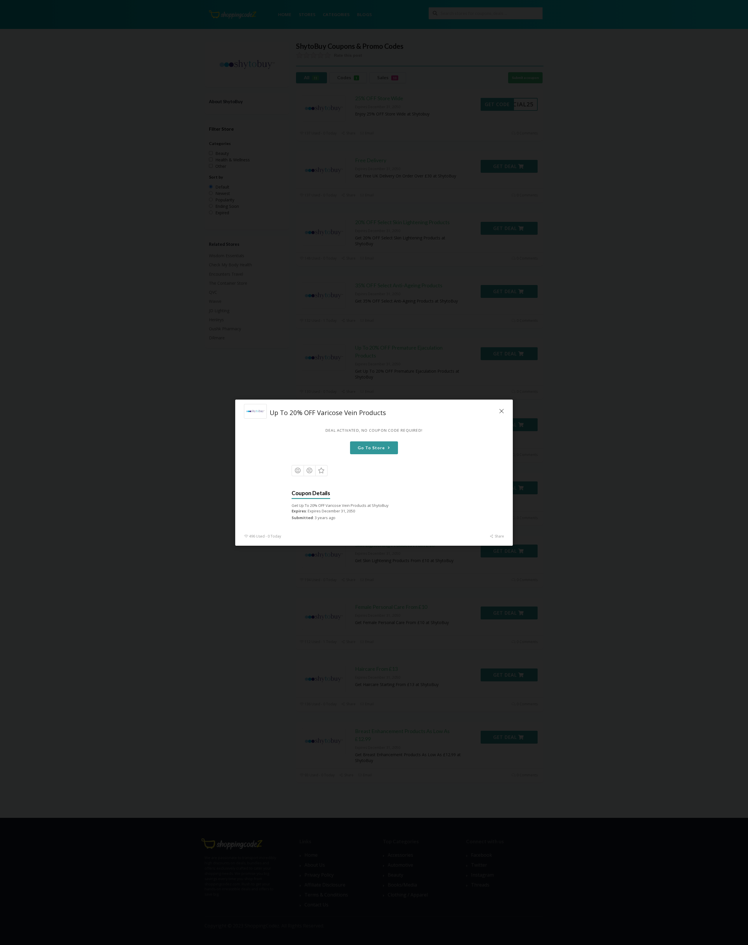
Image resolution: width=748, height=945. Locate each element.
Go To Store (371, 447)
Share (499, 536)
